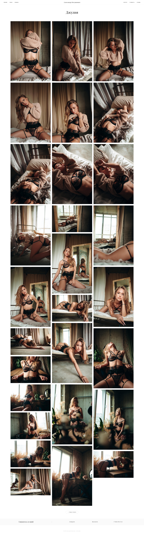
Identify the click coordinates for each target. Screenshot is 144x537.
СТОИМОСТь (132, 2)
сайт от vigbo (72, 534)
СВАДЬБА (17, 2)
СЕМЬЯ (11, 2)
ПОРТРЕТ (125, 2)
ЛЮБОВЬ (5, 2)
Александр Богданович (72, 2)
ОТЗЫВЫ (138, 2)
